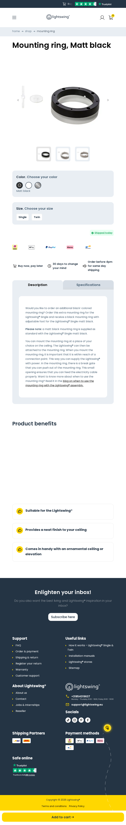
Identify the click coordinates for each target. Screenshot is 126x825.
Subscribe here (63, 617)
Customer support (28, 676)
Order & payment (27, 651)
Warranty (22, 669)
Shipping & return (27, 657)
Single (23, 217)
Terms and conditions (54, 806)
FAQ (18, 645)
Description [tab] (37, 285)
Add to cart (61, 817)
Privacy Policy (76, 806)
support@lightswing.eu (87, 704)
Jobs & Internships (28, 705)
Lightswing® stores (80, 662)
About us (21, 693)
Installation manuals (82, 656)
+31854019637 (80, 696)
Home (16, 31)
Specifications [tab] (88, 285)
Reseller (21, 711)
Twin (37, 217)
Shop (28, 31)
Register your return (29, 663)
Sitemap (74, 668)
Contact (21, 699)
